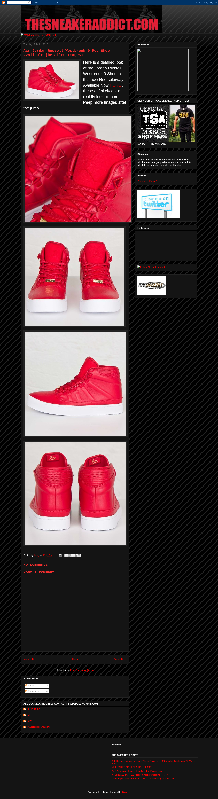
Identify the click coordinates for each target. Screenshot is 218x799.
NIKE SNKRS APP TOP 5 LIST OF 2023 (132, 767)
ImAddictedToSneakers (38, 727)
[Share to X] (72, 555)
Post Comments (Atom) (82, 670)
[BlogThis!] (69, 555)
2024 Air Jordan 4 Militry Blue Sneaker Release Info (137, 771)
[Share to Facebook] (75, 555)
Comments (33, 691)
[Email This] (66, 555)
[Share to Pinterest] (79, 555)
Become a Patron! (147, 181)
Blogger (126, 792)
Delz (29, 715)
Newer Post (30, 659)
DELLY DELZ (33, 709)
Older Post (120, 659)
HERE (115, 85)
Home (75, 659)
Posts (30, 685)
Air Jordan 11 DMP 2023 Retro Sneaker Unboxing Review (140, 775)
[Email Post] (59, 555)
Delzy (29, 721)
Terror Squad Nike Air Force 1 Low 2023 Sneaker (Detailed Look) (143, 778)
